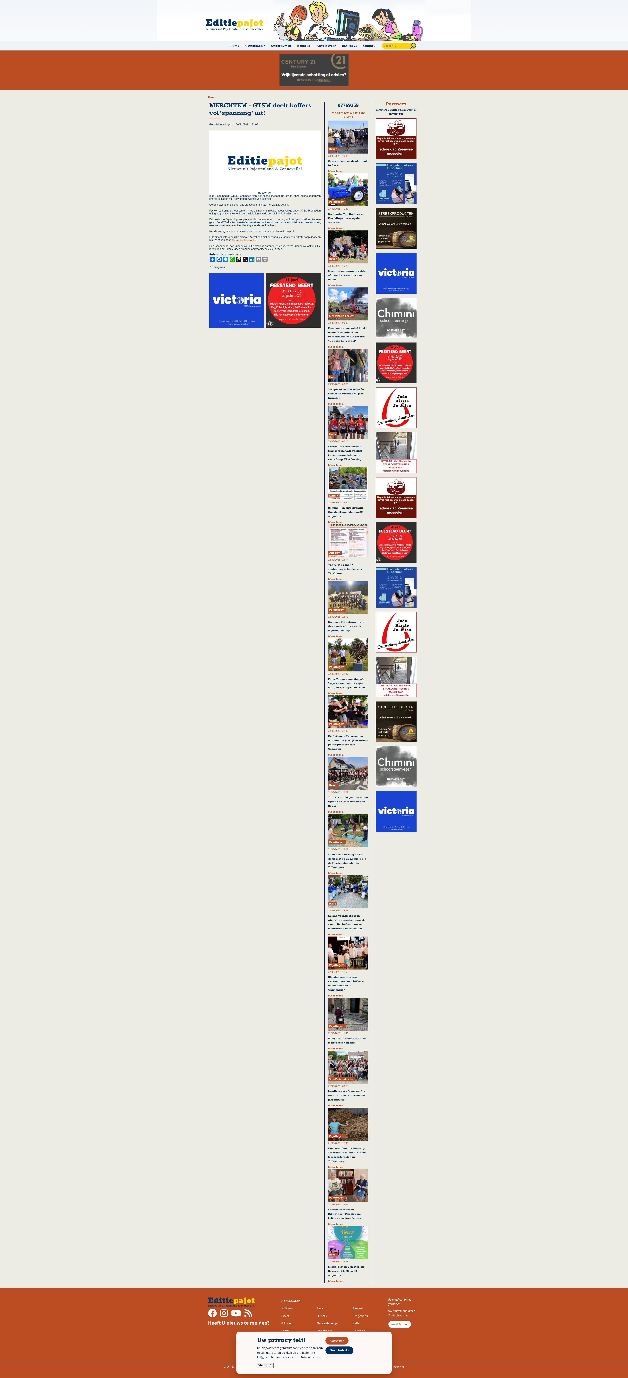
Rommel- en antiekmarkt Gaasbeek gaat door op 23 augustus (346, 512)
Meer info (265, 1365)
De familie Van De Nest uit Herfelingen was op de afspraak (346, 218)
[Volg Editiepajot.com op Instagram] (224, 1315)
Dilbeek (322, 1316)
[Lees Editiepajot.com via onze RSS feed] (248, 1315)
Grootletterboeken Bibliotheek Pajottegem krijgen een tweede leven (346, 1214)
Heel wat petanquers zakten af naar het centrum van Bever (347, 275)
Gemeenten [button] (254, 46)
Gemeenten (290, 1301)
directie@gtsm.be (243, 240)
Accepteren (337, 1340)
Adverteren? (326, 46)
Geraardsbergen (328, 1323)
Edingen (287, 1323)
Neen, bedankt (339, 1350)
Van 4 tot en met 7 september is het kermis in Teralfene (347, 569)
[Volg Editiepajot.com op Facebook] (212, 1315)
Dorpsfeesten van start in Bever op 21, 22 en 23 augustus (346, 1271)
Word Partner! (400, 1324)
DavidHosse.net (393, 1367)
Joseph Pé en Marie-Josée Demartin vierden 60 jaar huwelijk (346, 394)
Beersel (357, 1308)
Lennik (285, 1331)
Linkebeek (359, 1331)
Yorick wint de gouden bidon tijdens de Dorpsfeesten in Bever (348, 801)
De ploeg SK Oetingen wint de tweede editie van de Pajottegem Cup (347, 626)
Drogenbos (360, 1316)
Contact (369, 46)
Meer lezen (336, 171)
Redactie (304, 46)
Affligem (287, 1308)
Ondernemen (281, 46)
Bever (285, 1316)
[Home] (236, 25)
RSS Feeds (349, 46)
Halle (355, 1323)
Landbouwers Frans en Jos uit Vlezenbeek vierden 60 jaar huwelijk (346, 1095)
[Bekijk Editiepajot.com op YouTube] (236, 1315)
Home (234, 46)
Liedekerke (324, 1331)
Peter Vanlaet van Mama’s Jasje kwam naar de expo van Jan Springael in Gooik (347, 683)
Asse (320, 1308)
